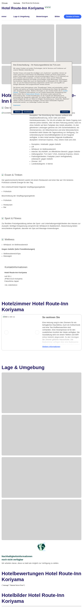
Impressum (16, 105)
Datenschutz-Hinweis (33, 94)
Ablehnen (17, 112)
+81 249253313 (10, 285)
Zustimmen (65, 112)
